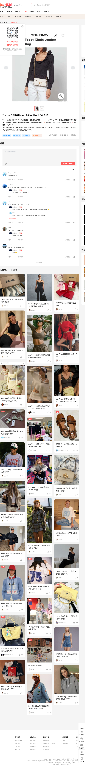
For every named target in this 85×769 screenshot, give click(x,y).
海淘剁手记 (38, 135)
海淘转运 (49, 16)
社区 (1, 16)
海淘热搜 (65, 743)
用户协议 (17, 746)
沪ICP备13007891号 (33, 761)
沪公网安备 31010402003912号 (62, 764)
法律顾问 (33, 749)
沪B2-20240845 (60, 761)
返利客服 (33, 746)
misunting (10, 245)
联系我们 (33, 743)
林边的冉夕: (15, 190)
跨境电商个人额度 (49, 743)
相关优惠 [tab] (14, 270)
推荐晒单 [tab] (3, 270)
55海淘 (6, 5)
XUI (9, 202)
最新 (8, 16)
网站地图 (17, 749)
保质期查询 (46, 740)
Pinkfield (10, 185)
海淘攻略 (18, 16)
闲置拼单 (38, 16)
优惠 (8, 11)
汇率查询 (46, 749)
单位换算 (46, 746)
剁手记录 (28, 16)
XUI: (13, 213)
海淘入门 (65, 740)
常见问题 (33, 740)
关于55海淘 (18, 740)
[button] (17, 5)
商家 (16, 11)
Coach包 (17, 135)
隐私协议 (17, 743)
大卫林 (9, 228)
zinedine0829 (12, 173)
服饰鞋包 (27, 135)
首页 (1, 22)
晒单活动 (59, 16)
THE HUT (7, 135)
